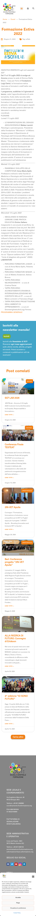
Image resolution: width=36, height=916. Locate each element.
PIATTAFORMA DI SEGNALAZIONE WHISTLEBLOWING (14, 822)
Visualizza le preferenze (18, 908)
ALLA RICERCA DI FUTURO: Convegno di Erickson (15, 639)
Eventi (13, 19)
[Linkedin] (24, 864)
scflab (28, 39)
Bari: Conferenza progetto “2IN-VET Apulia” (14, 562)
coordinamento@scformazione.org (19, 806)
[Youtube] (16, 864)
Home (5, 19)
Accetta (18, 897)
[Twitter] (12, 864)
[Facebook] (8, 864)
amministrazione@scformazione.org (20, 849)
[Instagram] (20, 864)
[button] (33, 877)
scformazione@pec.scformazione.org (20, 852)
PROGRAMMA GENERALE (11, 312)
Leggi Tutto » (9, 414)
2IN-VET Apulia (12, 507)
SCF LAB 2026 (12, 398)
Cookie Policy (17, 913)
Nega (18, 903)
